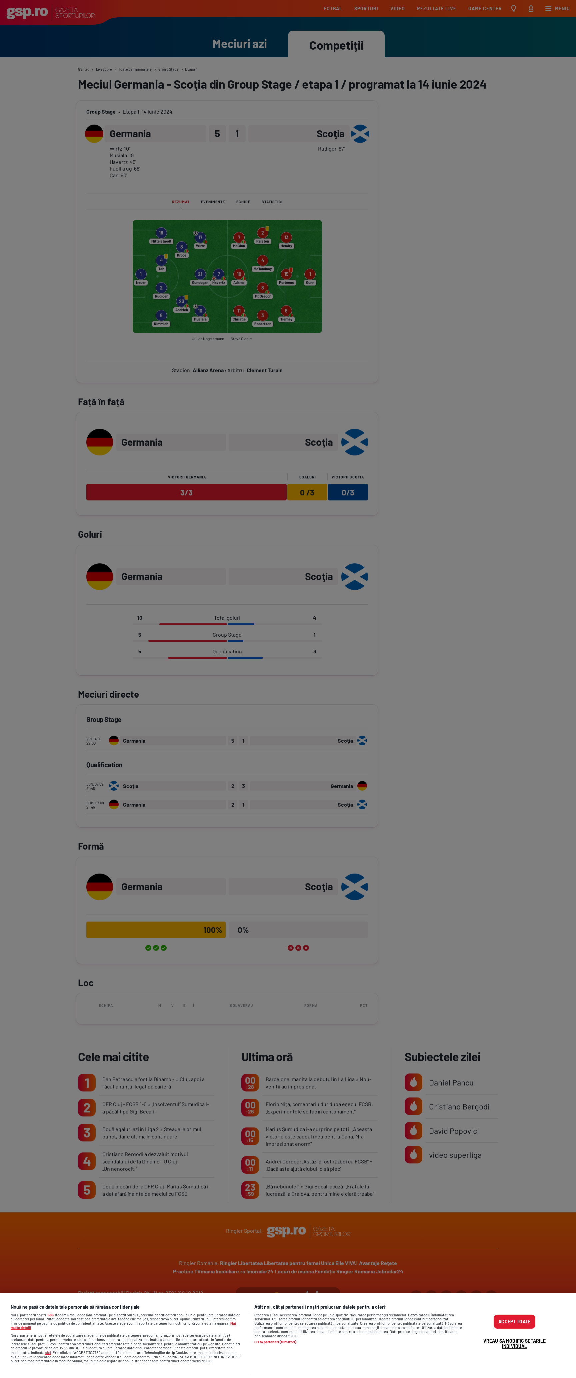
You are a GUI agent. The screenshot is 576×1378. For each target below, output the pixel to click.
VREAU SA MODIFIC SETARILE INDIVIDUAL (514, 1343)
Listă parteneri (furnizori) (275, 1342)
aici (48, 1352)
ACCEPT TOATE (514, 1321)
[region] (288, 1335)
